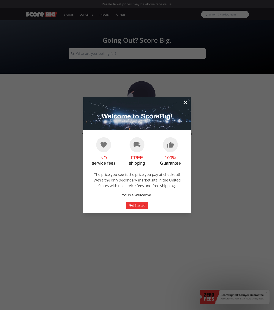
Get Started (137, 205)
